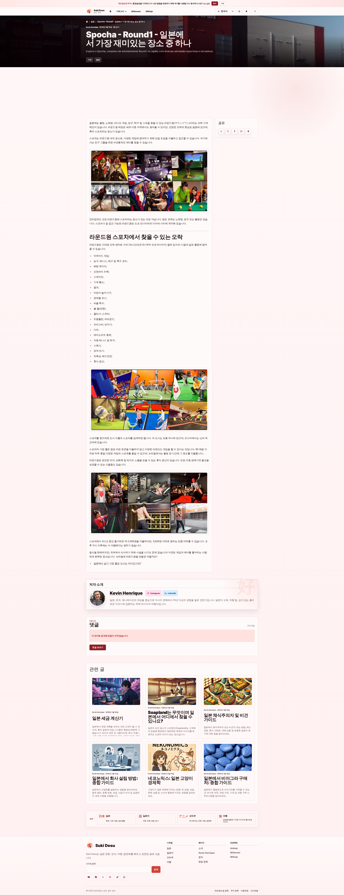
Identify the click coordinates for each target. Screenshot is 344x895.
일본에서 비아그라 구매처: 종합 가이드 (225, 780)
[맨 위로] (255, 11)
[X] (103, 877)
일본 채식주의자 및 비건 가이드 (226, 717)
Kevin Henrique (92, 27)
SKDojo (149, 11)
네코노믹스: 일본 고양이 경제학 (170, 780)
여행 (169, 862)
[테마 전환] (239, 11)
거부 (222, 3)
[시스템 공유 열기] (221, 131)
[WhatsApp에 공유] (241, 131)
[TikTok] (117, 877)
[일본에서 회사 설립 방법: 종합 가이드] (116, 757)
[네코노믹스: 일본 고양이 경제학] (172, 757)
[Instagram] (110, 877)
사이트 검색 (91, 863)
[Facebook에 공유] (234, 131)
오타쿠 (170, 857)
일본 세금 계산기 (107, 718)
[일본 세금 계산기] (116, 691)
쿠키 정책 (206, 4)
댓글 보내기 (97, 647)
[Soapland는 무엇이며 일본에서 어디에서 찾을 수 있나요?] (172, 691)
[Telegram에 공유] (248, 131)
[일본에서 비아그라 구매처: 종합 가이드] (228, 757)
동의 (214, 3)
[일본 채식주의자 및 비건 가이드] (228, 691)
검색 (156, 869)
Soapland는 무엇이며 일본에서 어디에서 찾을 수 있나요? (171, 717)
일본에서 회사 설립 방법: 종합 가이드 (115, 780)
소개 (201, 848)
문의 (201, 857)
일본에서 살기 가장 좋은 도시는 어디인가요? (117, 563)
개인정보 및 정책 (222, 890)
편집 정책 (203, 861)
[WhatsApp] (124, 877)
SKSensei (136, 11)
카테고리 (120, 11)
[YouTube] (89, 877)
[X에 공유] (228, 131)
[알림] (246, 11)
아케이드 (157, 449)
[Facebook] (96, 877)
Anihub (234, 848)
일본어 (170, 852)
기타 (90, 60)
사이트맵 (254, 890)
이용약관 (244, 890)
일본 (93, 21)
